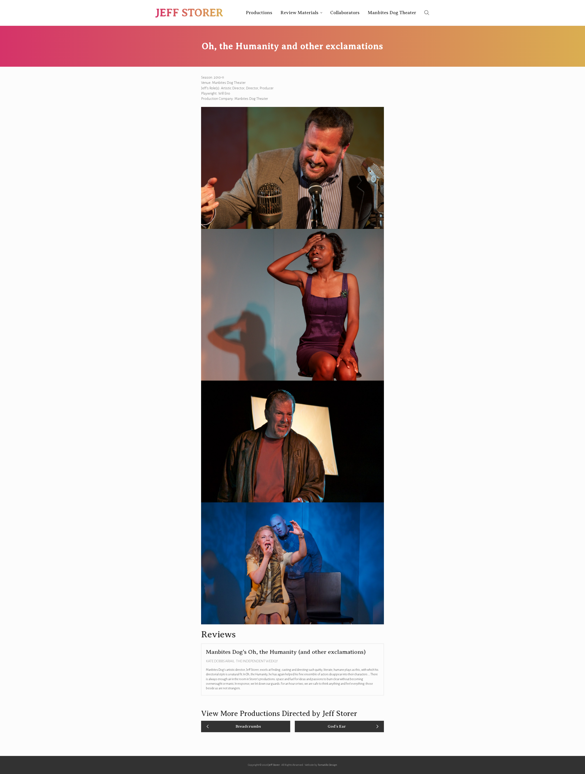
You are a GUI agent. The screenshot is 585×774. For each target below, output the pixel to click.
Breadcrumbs (248, 726)
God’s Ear (337, 726)
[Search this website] (427, 13)
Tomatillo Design (327, 764)
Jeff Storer (189, 13)
